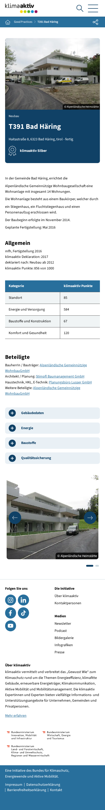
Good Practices (23, 22)
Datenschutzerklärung (43, 784)
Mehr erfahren (16, 715)
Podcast (61, 630)
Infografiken (64, 645)
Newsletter (63, 623)
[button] (15, 517)
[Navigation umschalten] (93, 8)
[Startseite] (21, 8)
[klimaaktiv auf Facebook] (10, 612)
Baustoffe (28, 443)
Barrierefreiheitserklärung (26, 790)
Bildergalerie (64, 638)
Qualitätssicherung (36, 458)
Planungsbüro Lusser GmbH (70, 382)
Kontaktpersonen (68, 603)
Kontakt (56, 790)
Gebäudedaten (32, 413)
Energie (27, 428)
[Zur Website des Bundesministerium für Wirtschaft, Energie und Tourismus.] (56, 735)
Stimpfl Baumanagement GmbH (60, 376)
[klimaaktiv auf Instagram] (10, 600)
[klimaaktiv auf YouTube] (10, 625)
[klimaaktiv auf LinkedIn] (23, 600)
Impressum (13, 784)
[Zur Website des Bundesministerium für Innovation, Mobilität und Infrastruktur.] (21, 735)
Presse (59, 652)
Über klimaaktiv (66, 596)
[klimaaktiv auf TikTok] (23, 612)
